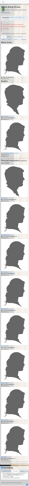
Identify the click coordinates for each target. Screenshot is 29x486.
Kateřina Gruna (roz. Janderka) (12, 153)
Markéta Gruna (4, 308)
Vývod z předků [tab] (18, 36)
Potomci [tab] (10, 39)
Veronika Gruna (4, 346)
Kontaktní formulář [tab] (6, 471)
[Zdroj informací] (13, 77)
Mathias (12, 17)
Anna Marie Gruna (5, 234)
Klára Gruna (3, 456)
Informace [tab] (9, 36)
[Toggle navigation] (3, 2)
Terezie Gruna (4, 272)
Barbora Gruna (4, 420)
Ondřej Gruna (4, 198)
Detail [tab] (3, 36)
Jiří (16, 17)
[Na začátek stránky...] (2, 467)
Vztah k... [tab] (16, 39)
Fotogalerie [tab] (23, 39)
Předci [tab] (3, 39)
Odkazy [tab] (22, 471)
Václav (19, 17)
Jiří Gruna (6, 116)
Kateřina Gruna (4, 382)
